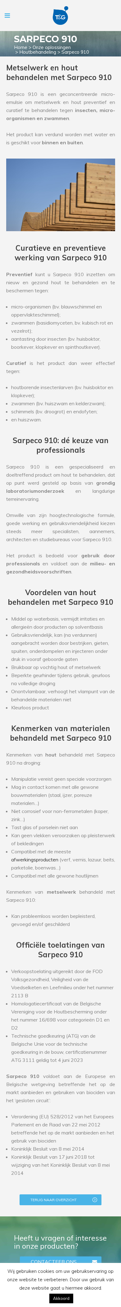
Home (20, 47)
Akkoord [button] (61, 1298)
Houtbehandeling (37, 52)
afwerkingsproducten (34, 859)
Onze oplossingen (52, 47)
